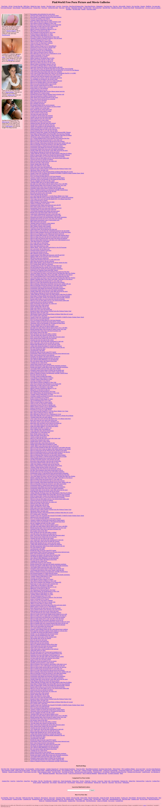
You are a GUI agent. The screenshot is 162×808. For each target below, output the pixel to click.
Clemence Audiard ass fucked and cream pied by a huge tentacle (47, 177)
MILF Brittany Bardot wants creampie (40, 226)
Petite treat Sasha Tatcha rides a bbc (39, 435)
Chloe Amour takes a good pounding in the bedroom (44, 649)
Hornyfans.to (44, 797)
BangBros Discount (116, 8)
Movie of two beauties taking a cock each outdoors (43, 82)
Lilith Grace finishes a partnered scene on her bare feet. (45, 464)
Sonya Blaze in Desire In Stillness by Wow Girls (43, 23)
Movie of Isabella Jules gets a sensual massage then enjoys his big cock (49, 623)
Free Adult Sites (80, 801)
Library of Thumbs (102, 801)
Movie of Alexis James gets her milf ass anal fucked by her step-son (48, 667)
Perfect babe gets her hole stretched (39, 643)
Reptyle (128, 6)
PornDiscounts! (6, 35)
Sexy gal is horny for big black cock (40, 249)
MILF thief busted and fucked (38, 221)
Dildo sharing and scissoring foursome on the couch (44, 97)
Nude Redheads (88, 782)
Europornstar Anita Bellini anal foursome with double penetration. (47, 147)
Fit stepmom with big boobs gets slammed (41, 115)
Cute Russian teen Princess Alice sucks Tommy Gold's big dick (47, 371)
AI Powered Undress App (125, 770)
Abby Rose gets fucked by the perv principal (42, 261)
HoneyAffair (83, 797)
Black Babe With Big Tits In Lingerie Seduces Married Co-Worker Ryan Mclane (51, 197)
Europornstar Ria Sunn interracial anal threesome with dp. (45, 468)
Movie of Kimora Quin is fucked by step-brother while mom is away (48, 664)
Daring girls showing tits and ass (39, 194)
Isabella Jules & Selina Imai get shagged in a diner (43, 444)
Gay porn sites (156, 6)
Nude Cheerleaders (66, 781)
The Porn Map (97, 799)
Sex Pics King (144, 799)
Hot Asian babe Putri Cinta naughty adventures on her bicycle (46, 620)
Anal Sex (12, 781)
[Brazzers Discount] (12, 25)
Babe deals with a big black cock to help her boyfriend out (45, 423)
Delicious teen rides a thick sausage (39, 162)
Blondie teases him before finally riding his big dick (44, 212)
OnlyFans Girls (11, 95)
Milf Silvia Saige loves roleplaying (39, 258)
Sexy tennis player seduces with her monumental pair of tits (46, 77)
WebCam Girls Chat (27, 797)
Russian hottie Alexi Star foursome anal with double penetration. (47, 471)
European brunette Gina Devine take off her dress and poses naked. (48, 605)
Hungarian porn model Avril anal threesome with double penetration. (48, 217)
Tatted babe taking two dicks (38, 650)
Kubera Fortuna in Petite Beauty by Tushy (41, 34)
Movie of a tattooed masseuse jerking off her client (43, 644)
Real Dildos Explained (92, 769)
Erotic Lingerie (37, 782)
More (121, 773)
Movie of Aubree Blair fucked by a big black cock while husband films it (49, 235)
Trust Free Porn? (56, 772)
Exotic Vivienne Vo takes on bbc (39, 112)
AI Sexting (148, 770)
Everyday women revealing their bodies (40, 376)
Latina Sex (148, 781)
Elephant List (59, 799)
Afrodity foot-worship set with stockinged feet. (42, 126)
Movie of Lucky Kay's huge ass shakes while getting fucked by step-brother (50, 449)
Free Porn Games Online (37, 770)
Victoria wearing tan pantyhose (38, 437)
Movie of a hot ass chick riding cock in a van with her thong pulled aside (49, 158)
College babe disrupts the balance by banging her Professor (46, 346)
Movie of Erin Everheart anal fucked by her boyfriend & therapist (47, 624)
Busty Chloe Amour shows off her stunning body (43, 637)
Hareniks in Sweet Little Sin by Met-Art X (41, 61)
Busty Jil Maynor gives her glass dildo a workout (43, 334)
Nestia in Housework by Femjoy (39, 56)
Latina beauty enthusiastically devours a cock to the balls (45, 214)
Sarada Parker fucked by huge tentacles (40, 364)
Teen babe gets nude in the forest (39, 114)
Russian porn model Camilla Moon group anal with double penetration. (49, 367)
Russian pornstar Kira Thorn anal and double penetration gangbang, (48, 365)
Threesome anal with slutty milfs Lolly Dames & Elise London (47, 656)
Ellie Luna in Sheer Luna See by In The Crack (42, 62)
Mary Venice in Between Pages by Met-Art (41, 52)
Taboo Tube (105, 799)
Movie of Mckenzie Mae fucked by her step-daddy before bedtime (48, 455)
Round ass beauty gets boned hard (39, 641)
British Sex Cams (35, 6)
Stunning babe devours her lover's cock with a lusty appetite (46, 218)
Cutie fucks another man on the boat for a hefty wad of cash (46, 74)
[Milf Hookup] (12, 119)
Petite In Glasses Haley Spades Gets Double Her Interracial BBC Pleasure (50, 155)
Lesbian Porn (155, 781)
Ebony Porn (75, 781)
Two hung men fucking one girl (38, 252)
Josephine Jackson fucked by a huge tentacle (42, 662)
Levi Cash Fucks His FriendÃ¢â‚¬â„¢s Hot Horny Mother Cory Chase (49, 196)
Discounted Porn (97, 8)
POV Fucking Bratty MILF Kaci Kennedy (41, 264)
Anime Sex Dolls (104, 797)
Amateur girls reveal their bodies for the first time (43, 191)
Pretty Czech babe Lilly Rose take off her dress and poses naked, (47, 337)
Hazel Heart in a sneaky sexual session (40, 121)
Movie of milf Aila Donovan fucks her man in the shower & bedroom (48, 238)
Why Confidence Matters (128, 769)
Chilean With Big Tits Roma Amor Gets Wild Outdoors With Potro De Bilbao (51, 135)
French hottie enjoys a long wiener (39, 120)
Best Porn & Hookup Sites (76, 6)
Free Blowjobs (48, 781)
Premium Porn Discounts (134, 772)
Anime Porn (19, 781)
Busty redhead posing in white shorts (40, 244)
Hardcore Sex (124, 781)
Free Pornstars (71, 782)
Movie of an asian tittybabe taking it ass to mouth (43, 84)
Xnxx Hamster (17, 8)
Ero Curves (111, 801)
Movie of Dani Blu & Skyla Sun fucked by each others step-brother (48, 144)
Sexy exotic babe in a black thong (39, 243)
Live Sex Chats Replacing (153, 769)
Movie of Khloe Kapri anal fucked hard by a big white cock (46, 140)
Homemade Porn (139, 8)
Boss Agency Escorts (61, 773)
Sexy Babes (34, 781)
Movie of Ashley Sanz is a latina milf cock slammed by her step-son (48, 615)
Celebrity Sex (56, 781)
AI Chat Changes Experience (67, 769)
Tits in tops (52, 797)
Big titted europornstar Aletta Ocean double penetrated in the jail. (47, 347)
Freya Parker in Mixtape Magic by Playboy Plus (43, 65)
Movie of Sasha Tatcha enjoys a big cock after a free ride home (47, 618)
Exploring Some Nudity (105, 769)
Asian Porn (27, 781)
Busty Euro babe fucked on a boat (39, 246)
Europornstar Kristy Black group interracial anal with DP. (45, 205)
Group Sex (100, 781)
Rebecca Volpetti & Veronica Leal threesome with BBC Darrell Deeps (49, 190)
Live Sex (58, 6)
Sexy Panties (53, 782)
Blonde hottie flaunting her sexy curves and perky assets (45, 344)
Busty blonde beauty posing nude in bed (41, 109)
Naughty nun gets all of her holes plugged (41, 117)
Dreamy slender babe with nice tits (39, 164)
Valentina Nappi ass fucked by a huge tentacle (42, 223)
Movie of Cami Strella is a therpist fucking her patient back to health (48, 456)
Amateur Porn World (128, 8)
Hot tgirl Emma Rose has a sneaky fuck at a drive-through (45, 267)
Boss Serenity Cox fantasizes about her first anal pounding (45, 17)
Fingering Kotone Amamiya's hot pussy (40, 250)
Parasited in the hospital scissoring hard (40, 227)
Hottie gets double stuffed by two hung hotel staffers (44, 426)
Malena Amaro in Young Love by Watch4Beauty (43, 46)
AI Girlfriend (106, 772)
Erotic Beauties (63, 801)
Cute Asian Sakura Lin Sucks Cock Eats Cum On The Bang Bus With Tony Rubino (52, 273)
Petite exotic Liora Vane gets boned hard (41, 167)
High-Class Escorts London (22, 770)
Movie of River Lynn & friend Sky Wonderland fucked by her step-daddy (50, 230)
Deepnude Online (97, 770)
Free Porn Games (91, 9)
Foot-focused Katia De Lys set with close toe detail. (44, 130)
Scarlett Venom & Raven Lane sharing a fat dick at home (45, 106)
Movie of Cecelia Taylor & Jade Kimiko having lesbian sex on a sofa (48, 614)
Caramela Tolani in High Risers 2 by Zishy (41, 35)
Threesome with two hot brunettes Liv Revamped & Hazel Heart (47, 179)
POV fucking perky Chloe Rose (38, 315)
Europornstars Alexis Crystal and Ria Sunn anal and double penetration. (49, 473)
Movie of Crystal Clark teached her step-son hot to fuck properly (47, 141)
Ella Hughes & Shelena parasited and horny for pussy (44, 358)
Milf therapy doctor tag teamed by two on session (43, 661)
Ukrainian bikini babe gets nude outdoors (41, 417)
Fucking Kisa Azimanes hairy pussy (39, 440)
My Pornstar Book (69, 799)
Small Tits (104, 782)
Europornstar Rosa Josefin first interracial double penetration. (46, 268)
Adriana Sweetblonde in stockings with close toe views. (45, 127)
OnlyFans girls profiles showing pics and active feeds (44, 15)
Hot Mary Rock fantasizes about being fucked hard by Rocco (46, 470)
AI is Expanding (29, 769)
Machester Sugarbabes (49, 773)
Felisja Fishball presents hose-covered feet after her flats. (45, 458)
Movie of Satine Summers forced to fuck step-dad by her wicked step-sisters (50, 232)
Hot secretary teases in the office (39, 332)
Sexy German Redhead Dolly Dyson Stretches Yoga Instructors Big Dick (49, 138)
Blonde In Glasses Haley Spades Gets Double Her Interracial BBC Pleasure (50, 132)
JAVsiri (10, 6)
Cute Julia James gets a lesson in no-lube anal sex (43, 335)
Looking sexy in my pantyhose (38, 100)
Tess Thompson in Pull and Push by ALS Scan (42, 32)
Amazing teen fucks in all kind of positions (41, 159)
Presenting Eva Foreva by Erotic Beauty (41, 49)
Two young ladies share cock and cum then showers (44, 424)
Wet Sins (68, 8)
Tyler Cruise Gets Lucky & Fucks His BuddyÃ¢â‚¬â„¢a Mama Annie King (50, 199)
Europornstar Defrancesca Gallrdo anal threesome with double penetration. (50, 574)
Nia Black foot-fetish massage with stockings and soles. (45, 459)
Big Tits (40, 781)
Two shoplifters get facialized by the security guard (43, 79)
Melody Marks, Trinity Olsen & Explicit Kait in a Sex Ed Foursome (48, 247)
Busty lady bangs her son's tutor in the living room (43, 420)
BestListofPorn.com (27, 8)
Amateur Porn (5, 781)
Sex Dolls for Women (68, 772)
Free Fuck (44, 8)
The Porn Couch (50, 6)
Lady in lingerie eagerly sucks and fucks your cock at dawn (46, 609)
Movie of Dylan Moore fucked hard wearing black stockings (46, 453)
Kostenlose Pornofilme (51, 801)
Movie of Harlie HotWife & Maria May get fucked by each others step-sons (50, 447)
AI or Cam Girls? (140, 769)
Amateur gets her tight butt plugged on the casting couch (45, 76)
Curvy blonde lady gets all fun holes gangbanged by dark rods (46, 341)
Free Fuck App (108, 6)
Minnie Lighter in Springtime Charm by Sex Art (43, 64)
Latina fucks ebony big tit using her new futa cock (43, 229)
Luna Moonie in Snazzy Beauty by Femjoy (41, 377)
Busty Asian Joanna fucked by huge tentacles (42, 355)
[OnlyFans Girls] (12, 89)
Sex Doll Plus (4, 797)
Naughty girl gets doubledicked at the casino (42, 635)
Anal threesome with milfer (37, 350)
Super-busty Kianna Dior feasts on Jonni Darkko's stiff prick (46, 67)
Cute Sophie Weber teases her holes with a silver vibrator (45, 368)
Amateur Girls (135, 799)
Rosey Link (77, 770)
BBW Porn (27, 6)
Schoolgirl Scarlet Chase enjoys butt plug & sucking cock (45, 187)
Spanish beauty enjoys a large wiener (40, 441)
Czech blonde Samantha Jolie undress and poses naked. (45, 211)
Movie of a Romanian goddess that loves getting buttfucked (46, 80)
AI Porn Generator (40, 769)
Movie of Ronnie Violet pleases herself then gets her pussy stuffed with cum (50, 143)
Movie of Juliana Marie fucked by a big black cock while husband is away (50, 240)
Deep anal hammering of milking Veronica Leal (43, 96)
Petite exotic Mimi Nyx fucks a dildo (40, 165)
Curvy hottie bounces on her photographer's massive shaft (45, 215)
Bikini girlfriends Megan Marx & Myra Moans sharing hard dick (47, 91)
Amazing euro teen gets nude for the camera (42, 340)
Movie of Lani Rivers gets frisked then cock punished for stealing (47, 617)
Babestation (99, 6)
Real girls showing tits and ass (38, 374)
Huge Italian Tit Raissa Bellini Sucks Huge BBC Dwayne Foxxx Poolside (50, 134)
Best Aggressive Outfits (8, 770)
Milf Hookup (9, 126)
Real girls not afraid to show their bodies (41, 193)
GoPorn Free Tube (53, 8)
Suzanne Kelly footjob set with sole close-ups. (42, 124)
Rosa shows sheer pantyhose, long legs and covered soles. (45, 461)
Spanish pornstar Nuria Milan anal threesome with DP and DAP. (47, 255)
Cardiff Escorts (146, 772)
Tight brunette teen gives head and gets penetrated (43, 646)
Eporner (143, 6)
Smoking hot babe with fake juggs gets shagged (43, 123)
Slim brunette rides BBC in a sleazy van (41, 427)
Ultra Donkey (78, 799)
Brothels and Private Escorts (53, 770)
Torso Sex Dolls (80, 769)
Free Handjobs (115, 781)
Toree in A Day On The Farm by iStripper (41, 43)
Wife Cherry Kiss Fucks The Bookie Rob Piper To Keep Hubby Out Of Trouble (51, 68)
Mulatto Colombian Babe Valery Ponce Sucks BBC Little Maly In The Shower (51, 274)
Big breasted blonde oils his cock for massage (42, 105)
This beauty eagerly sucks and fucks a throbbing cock (44, 421)
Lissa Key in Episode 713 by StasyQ (40, 18)
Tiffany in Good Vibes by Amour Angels (41, 41)
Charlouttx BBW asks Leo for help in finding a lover (44, 182)
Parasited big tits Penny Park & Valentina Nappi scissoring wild (47, 94)
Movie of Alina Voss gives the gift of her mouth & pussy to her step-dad (49, 237)
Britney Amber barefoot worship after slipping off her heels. (46, 465)
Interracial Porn (140, 781)
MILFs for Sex (5, 122)
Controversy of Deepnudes (110, 770)
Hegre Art (41, 801)
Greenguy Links (87, 799)
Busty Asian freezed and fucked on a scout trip (42, 99)
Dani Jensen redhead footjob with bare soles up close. (44, 462)
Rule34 (68, 797)
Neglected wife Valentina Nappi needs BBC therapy (44, 270)
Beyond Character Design (17, 769)
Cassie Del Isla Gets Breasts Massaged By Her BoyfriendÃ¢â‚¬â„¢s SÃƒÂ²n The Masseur (54, 70)
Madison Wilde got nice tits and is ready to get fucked (44, 256)
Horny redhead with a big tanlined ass (40, 429)
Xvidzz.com (124, 797)
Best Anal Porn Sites (49, 799)
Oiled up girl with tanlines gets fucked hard (41, 626)
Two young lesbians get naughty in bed (40, 627)
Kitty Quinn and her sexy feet (38, 102)
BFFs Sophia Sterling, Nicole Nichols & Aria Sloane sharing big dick (48, 262)
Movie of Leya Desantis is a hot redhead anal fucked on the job (47, 234)
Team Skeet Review (90, 6)
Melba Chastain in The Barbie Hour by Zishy (42, 58)
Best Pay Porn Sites (93, 797)
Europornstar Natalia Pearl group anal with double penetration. (47, 149)
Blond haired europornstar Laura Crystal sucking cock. (44, 220)
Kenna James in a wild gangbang (39, 88)
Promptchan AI (97, 772)
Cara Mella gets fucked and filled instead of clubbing (44, 632)
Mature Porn (45, 782)
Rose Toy (12, 797)
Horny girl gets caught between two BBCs (41, 85)
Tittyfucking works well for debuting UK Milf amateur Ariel (46, 137)
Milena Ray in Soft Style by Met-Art (40, 30)
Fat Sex (82, 781)
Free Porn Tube (5, 769)
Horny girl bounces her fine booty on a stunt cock (43, 161)
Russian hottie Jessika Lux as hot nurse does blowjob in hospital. (47, 156)
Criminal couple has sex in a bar (38, 90)
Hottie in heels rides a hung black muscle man (42, 443)
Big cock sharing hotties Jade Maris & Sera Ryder (43, 361)
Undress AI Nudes (87, 770)
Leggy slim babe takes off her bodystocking (42, 430)
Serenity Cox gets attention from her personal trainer (44, 634)
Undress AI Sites (17, 799)
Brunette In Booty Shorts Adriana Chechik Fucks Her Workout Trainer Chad (50, 168)
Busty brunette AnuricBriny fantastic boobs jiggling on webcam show (48, 630)
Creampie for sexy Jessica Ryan (38, 362)
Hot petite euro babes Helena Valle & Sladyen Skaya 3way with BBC (49, 184)
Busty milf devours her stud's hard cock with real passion (45, 608)
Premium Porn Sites (37, 799)
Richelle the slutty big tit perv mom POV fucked (43, 352)
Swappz (43, 6)
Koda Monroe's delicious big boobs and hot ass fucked (44, 152)
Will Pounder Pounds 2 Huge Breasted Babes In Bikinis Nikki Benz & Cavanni (51, 171)
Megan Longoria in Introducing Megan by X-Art (43, 29)
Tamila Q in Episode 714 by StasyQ (40, 55)
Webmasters (126, 782)
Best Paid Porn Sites (152, 797)
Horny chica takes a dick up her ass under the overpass (44, 343)
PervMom (68, 9)
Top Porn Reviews (91, 801)
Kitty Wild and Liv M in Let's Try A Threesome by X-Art (45, 53)
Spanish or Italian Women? (15, 772)
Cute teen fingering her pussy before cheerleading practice (45, 612)
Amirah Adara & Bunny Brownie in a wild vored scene (45, 259)
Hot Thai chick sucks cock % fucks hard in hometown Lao (46, 652)
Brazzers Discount (11, 30)
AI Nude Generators (113, 773)
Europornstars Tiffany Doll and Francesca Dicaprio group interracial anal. (49, 353)
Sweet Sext (65, 6)
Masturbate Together (76, 8)
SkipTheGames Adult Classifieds (83, 772)
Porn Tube (18, 797)
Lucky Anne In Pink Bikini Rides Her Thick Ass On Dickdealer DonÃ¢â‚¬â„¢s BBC (53, 73)
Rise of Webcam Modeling (90, 773)
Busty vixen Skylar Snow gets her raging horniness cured (45, 21)
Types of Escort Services (75, 773)
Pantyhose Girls (62, 782)
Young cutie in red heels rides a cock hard (41, 647)
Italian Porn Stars (102, 773)
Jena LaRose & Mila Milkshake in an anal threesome (44, 359)
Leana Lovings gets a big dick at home (40, 659)
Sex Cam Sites (135, 6)
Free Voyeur (118, 782)
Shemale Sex (97, 782)
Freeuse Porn (36, 8)
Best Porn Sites (87, 8)
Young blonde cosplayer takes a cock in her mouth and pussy (46, 87)
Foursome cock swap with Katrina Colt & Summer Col (45, 655)
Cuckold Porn (119, 801)
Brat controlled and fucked (37, 103)
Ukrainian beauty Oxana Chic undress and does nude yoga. (46, 265)
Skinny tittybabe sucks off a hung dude (40, 118)
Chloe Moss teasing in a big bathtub (39, 241)
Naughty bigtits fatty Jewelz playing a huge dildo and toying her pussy (49, 150)
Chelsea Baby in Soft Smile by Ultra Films (41, 27)
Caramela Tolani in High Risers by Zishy (41, 20)
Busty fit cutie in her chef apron (38, 640)
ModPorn (148, 6)
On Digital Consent (138, 770)
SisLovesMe (122, 6)
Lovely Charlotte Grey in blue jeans (39, 108)
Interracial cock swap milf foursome (39, 174)
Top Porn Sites (76, 9)
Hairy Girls (107, 781)
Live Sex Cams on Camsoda (152, 8)
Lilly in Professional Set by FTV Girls (40, 40)
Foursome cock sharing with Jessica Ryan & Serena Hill (45, 356)
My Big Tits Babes (115, 797)
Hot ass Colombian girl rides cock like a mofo (42, 180)
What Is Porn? (116, 769)
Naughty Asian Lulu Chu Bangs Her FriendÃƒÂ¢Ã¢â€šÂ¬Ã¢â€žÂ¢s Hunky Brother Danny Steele (57, 173)
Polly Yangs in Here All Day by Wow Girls (41, 59)
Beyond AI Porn (141, 797)
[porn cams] (12, 53)
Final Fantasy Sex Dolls (30, 772)
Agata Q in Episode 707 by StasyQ (39, 44)
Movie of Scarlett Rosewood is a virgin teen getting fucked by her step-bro (50, 452)
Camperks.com (27, 799)
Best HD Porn (106, 8)
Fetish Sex (88, 781)
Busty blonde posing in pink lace (39, 434)
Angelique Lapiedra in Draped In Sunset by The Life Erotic (46, 38)
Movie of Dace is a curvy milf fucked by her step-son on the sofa (47, 665)
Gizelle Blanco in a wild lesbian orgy (40, 432)
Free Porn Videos (60, 797)
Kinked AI (37, 797)
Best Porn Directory (154, 799)
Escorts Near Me (18, 6)
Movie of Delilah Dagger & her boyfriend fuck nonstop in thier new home (50, 621)
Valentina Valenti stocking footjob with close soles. (43, 467)
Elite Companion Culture (44, 772)
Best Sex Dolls (75, 797)
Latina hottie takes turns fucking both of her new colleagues (46, 71)
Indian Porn (132, 781)
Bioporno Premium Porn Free (118, 772)
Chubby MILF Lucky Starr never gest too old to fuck (44, 446)
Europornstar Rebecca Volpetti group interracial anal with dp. (46, 146)
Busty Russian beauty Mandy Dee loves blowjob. (43, 338)
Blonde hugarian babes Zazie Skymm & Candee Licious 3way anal (48, 185)
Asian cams (11, 60)
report (144, 805)
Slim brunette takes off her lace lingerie (40, 638)
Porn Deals (4, 6)
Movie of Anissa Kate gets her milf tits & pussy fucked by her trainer (48, 450)
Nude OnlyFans (10, 92)
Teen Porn (111, 782)
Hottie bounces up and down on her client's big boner (44, 611)
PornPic (83, 9)
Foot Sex (94, 781)
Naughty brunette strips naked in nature (40, 111)
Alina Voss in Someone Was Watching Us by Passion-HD (45, 24)
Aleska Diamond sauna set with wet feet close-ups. (43, 129)
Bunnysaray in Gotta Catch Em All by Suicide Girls (44, 26)
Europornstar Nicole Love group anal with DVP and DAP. (46, 208)
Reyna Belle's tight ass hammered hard (40, 224)
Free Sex (115, 6)
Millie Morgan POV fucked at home (40, 93)
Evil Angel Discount (6, 8)
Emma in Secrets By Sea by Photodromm (41, 50)
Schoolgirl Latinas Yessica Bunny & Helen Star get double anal (47, 188)
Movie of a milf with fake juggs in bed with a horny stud (45, 438)
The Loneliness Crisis (67, 770)
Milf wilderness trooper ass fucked (39, 253)
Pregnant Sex (79, 782)
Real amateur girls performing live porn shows (42, 14)
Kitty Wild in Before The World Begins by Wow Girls (44, 37)
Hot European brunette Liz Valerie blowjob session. (44, 573)
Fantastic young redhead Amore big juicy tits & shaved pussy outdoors (49, 629)
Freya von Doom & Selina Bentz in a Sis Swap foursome (45, 176)
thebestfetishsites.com (115, 799)
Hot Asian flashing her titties (37, 349)
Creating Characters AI (52, 769)
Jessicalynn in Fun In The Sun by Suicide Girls (42, 47)
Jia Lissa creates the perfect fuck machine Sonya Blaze (44, 658)
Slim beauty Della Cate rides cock (39, 170)
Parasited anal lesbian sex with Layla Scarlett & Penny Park (46, 653)
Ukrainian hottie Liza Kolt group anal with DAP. (43, 209)
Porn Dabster (132, 797)
